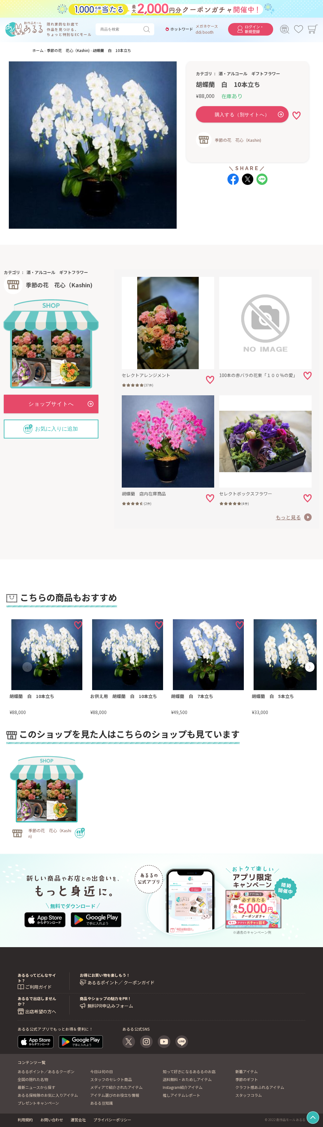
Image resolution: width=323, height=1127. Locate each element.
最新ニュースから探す (36, 1087)
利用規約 (25, 1119)
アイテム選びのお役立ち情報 (114, 1095)
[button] (27, 667)
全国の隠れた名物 (33, 1079)
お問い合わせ (51, 1119)
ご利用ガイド (38, 987)
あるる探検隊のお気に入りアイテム (48, 1095)
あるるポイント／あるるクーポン (46, 1071)
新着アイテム (246, 1071)
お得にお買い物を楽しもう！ (105, 975)
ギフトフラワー (265, 74)
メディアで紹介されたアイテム (116, 1087)
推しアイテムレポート (181, 1095)
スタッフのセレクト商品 (111, 1079)
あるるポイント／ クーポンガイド (121, 983)
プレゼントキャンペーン (38, 1103)
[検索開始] (148, 29)
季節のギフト (246, 1079)
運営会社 (78, 1119)
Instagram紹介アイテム (183, 1087)
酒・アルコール (233, 74)
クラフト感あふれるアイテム (259, 1087)
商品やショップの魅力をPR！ (105, 998)
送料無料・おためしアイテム (187, 1079)
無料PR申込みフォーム (110, 1006)
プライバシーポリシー (112, 1119)
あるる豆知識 (101, 1103)
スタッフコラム (248, 1095)
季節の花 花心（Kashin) (238, 140)
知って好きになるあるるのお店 (189, 1071)
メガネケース (207, 26)
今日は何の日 (101, 1071)
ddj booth (205, 32)
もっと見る (288, 517)
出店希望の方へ (40, 1011)
